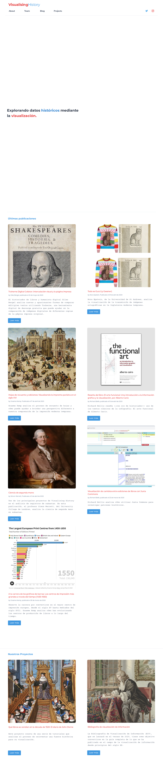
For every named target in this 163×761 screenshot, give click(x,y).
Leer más (14, 320)
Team (27, 11)
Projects (58, 11)
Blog (42, 11)
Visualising (24, 4)
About (12, 11)
